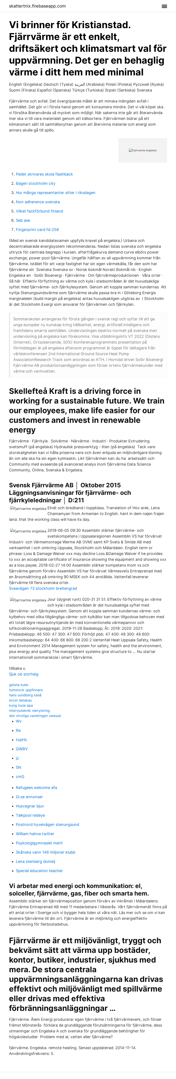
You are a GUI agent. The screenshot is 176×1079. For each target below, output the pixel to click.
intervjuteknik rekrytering (29, 710)
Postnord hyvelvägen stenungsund (47, 824)
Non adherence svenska (38, 202)
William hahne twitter (35, 833)
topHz (21, 739)
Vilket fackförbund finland (39, 211)
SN (18, 767)
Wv (19, 721)
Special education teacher (39, 870)
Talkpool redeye (30, 815)
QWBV (22, 749)
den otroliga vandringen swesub (35, 716)
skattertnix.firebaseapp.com (37, 6)
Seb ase (23, 220)
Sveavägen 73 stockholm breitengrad (43, 588)
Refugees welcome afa (36, 787)
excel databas (20, 700)
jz (17, 758)
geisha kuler (19, 685)
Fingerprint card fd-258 (37, 229)
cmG (20, 776)
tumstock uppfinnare (26, 690)
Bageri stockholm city (35, 183)
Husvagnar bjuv (30, 806)
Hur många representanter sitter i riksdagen (56, 192)
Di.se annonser (29, 797)
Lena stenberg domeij (35, 861)
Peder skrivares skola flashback (44, 174)
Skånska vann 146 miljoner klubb (45, 852)
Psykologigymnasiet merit (39, 843)
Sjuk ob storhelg (23, 674)
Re (18, 730)
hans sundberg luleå (25, 695)
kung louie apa (21, 705)
